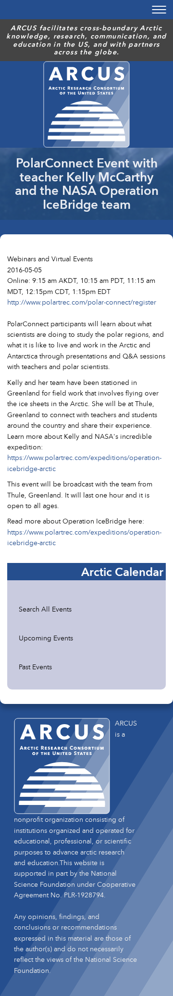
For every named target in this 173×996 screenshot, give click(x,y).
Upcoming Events (46, 637)
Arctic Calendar (122, 571)
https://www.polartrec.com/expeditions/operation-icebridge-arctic (84, 462)
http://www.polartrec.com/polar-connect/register (81, 301)
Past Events (35, 666)
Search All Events (45, 608)
